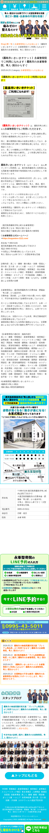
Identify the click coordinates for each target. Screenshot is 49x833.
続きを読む (24, 728)
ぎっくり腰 (7, 797)
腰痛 (30, 795)
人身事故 (36, 792)
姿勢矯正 (42, 789)
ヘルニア (17, 797)
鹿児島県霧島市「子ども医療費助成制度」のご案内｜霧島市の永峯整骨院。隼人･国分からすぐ (24, 657)
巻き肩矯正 (26, 792)
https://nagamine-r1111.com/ (15, 238)
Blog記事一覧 (6, 44)
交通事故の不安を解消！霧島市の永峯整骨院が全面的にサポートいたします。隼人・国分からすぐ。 (24, 676)
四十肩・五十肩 (39, 797)
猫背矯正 (34, 789)
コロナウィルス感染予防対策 (30, 800)
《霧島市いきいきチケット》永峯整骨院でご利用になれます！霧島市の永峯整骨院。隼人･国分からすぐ (24, 666)
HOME (5, 789)
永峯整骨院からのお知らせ (26, 44)
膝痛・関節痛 (38, 795)
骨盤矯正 (13, 789)
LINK (44, 819)
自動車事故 (15, 795)
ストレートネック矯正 (11, 792)
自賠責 (7, 795)
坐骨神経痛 (26, 797)
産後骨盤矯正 (23, 789)
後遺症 (44, 792)
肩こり (24, 795)
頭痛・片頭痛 (11, 800)
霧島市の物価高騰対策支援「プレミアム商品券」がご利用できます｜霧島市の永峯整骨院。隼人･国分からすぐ (24, 648)
